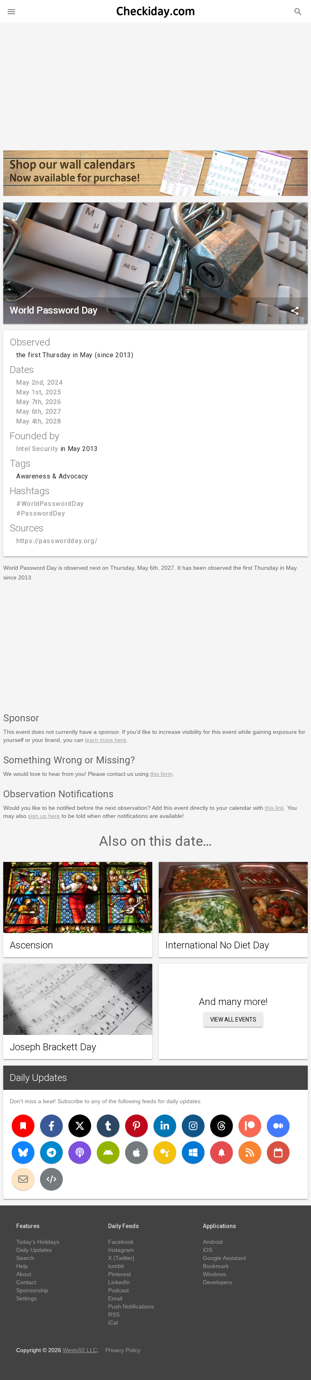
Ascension (31, 945)
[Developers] (51, 1179)
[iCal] (278, 1152)
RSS (113, 1314)
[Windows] (193, 1152)
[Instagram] (193, 1126)
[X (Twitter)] (79, 1126)
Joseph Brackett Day (53, 1047)
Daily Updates (38, 1077)
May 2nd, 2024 (39, 382)
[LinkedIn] (164, 1126)
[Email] (23, 1179)
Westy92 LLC (80, 1350)
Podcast (118, 1290)
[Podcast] (79, 1152)
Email (115, 1298)
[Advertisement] (155, 83)
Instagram (121, 1250)
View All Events (233, 1019)
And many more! (233, 1001)
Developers (217, 1282)
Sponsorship (32, 1290)
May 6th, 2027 (38, 411)
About (23, 1274)
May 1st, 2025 (38, 392)
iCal (113, 1322)
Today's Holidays (37, 1242)
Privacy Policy (123, 1350)
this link (274, 808)
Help (22, 1266)
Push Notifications (131, 1306)
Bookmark (216, 1266)
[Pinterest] (136, 1126)
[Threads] (221, 1126)
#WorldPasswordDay (50, 504)
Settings (26, 1298)
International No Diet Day (217, 945)
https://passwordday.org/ (56, 541)
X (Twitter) (121, 1258)
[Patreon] (250, 1126)
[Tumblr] (108, 1126)
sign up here (44, 816)
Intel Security (37, 449)
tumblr (116, 1266)
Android (213, 1242)
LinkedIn (119, 1282)
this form (161, 774)
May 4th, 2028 (38, 421)
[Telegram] (51, 1152)
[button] (11, 11)
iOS (207, 1250)
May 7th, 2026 (38, 402)
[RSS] (250, 1152)
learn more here (105, 740)
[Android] (108, 1152)
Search (25, 1258)
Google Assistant (224, 1258)
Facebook (121, 1242)
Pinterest (119, 1274)
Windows (214, 1274)
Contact (26, 1282)
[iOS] (136, 1152)
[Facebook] (51, 1126)
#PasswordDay (40, 513)
